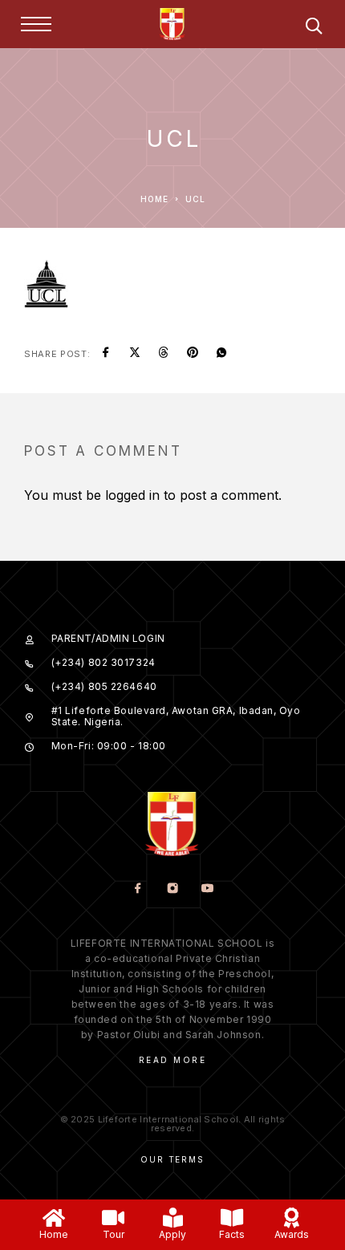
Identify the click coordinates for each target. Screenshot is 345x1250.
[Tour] (114, 1217)
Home (53, 1234)
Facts (232, 1234)
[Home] (54, 1217)
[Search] (313, 28)
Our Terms (172, 1159)
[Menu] (36, 24)
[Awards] (292, 1217)
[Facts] (232, 1217)
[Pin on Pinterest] (192, 353)
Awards (291, 1234)
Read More (173, 1060)
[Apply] (173, 1217)
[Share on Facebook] (105, 353)
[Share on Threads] (163, 353)
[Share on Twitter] (134, 353)
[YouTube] (207, 889)
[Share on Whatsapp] (221, 353)
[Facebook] (138, 889)
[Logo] (172, 24)
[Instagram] (173, 889)
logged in (132, 495)
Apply (172, 1234)
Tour (113, 1234)
